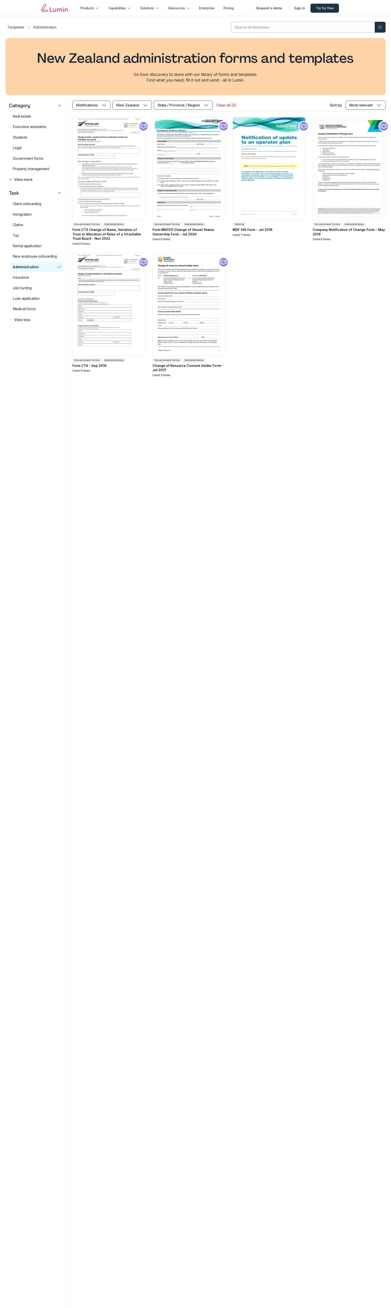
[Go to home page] (54, 8)
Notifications (87, 105)
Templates (15, 27)
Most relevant (361, 105)
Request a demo (269, 8)
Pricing (229, 8)
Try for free (325, 8)
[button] (35, 179)
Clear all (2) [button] (226, 105)
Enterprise (207, 8)
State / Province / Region (178, 105)
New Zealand (127, 105)
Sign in (299, 8)
